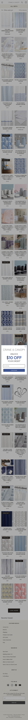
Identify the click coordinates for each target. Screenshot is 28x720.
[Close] (25, 346)
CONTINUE (14, 370)
